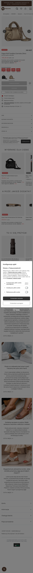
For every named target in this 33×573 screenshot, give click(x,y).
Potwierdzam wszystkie (16, 298)
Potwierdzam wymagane (16, 303)
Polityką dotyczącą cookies (15, 272)
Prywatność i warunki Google (14, 278)
